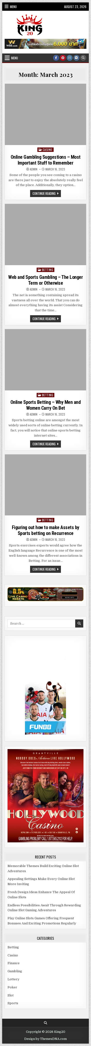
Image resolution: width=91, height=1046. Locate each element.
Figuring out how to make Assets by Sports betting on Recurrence (45, 530)
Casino (47, 149)
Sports (13, 1003)
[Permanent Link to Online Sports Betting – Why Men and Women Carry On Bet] (45, 359)
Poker (12, 987)
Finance (14, 963)
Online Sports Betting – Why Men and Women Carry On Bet (45, 405)
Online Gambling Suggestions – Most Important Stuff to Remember (46, 160)
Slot (11, 995)
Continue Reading (47, 194)
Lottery (13, 979)
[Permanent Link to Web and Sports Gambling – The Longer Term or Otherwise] (45, 234)
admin (33, 169)
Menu (13, 6)
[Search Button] (83, 58)
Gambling (15, 971)
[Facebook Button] (56, 58)
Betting (47, 270)
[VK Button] (76, 58)
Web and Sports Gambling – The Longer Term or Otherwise (45, 280)
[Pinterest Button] (63, 58)
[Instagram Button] (70, 58)
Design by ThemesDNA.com (45, 1039)
